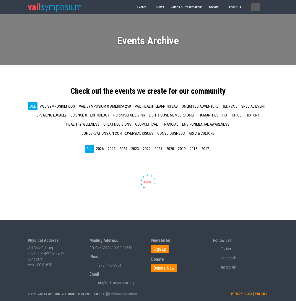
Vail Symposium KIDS (57, 106)
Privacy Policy (241, 294)
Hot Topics (232, 115)
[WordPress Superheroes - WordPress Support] (121, 294)
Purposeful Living (129, 115)
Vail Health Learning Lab (156, 106)
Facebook (228, 258)
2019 (182, 148)
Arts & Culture (201, 133)
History (252, 115)
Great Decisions (117, 124)
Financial (170, 124)
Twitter (226, 249)
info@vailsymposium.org (116, 282)
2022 (147, 148)
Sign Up (159, 249)
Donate (214, 7)
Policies (261, 294)
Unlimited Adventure (200, 106)
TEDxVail (229, 106)
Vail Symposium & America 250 (105, 106)
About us (235, 7)
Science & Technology (89, 115)
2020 (170, 148)
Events (141, 7)
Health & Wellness (82, 124)
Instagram (228, 267)
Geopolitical (146, 124)
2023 (135, 148)
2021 (158, 148)
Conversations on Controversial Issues (117, 133)
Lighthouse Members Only (172, 115)
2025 (111, 148)
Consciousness (171, 133)
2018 (193, 148)
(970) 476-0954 (109, 265)
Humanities (208, 115)
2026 (100, 148)
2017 (205, 148)
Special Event (253, 106)
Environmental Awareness (205, 124)
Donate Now (163, 268)
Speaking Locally (51, 115)
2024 (123, 148)
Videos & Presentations (186, 7)
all (33, 106)
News (160, 7)
